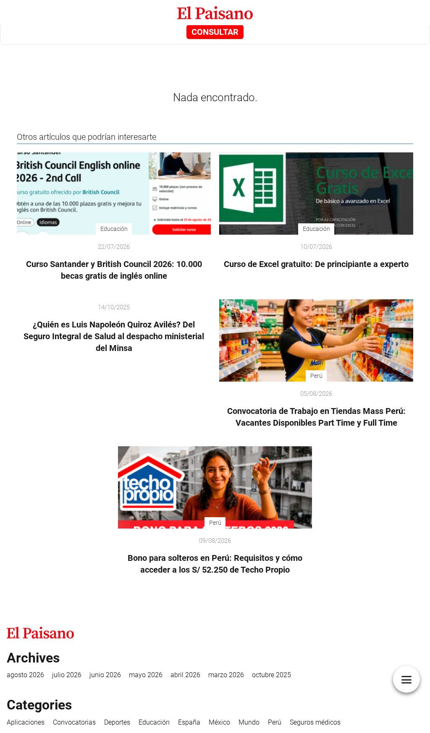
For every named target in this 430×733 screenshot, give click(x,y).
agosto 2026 (25, 675)
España (189, 722)
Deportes (117, 722)
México (219, 722)
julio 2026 (66, 675)
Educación (154, 722)
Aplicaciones (26, 722)
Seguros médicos (315, 722)
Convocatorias (74, 722)
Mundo (249, 722)
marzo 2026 (226, 675)
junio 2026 (105, 675)
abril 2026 (185, 675)
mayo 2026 (146, 675)
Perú (274, 722)
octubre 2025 (271, 675)
